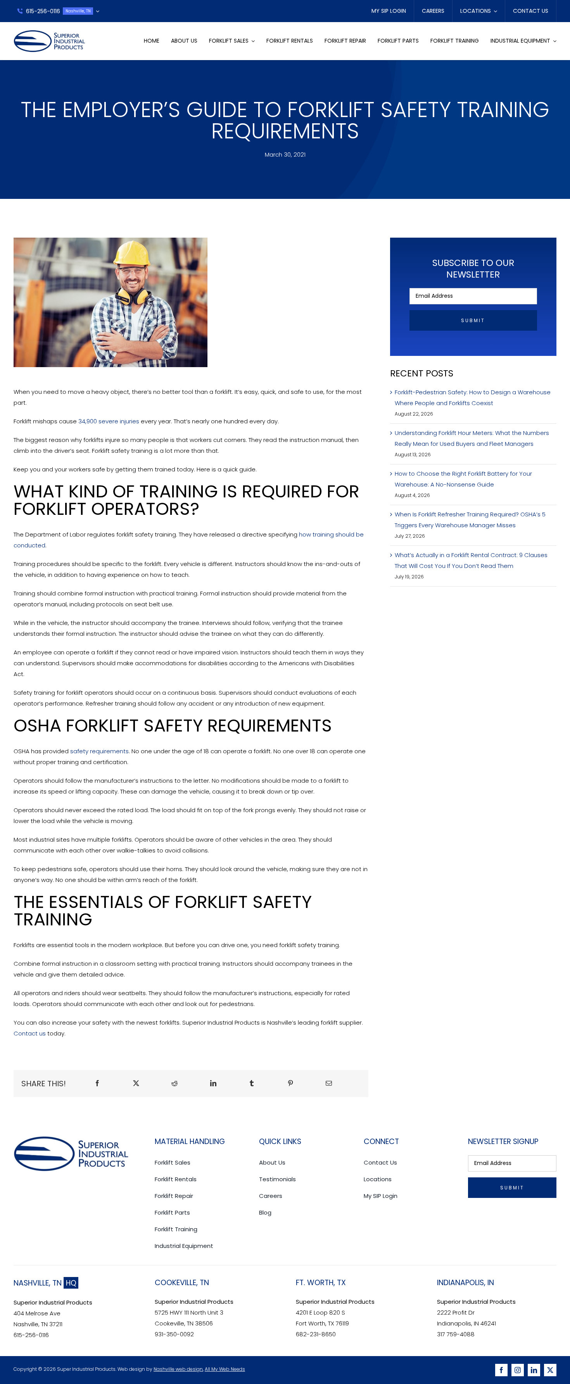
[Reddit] (174, 1083)
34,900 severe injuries (108, 421)
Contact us (30, 1033)
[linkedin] (534, 1370)
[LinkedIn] (213, 1083)
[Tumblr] (252, 1083)
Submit (473, 320)
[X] (136, 1083)
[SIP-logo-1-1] (50, 33)
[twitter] (550, 1370)
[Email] (329, 1083)
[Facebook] (97, 1083)
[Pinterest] (290, 1083)
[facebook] (501, 1370)
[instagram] (517, 1370)
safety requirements (99, 751)
